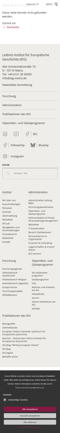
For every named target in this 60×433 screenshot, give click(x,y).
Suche (6, 164)
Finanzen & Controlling (40, 242)
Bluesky (44, 145)
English (31, 4)
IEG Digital (7, 352)
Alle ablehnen (30, 422)
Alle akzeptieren (30, 409)
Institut (6, 192)
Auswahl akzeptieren (30, 415)
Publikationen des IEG (16, 114)
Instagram (17, 156)
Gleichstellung (9, 215)
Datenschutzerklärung (23, 388)
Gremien (6, 211)
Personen (7, 208)
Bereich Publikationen (39, 232)
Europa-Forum (9, 287)
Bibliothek (7, 219)
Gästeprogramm (40, 279)
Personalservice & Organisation (37, 238)
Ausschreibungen (11, 204)
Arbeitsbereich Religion (14, 279)
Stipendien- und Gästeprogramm (23, 123)
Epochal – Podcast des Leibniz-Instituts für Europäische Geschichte (24, 340)
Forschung (9, 96)
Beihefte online (10, 356)
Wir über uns (9, 200)
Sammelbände (9, 327)
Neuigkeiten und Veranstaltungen (11, 229)
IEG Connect (34, 253)
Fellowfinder (38, 294)
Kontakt (6, 241)
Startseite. (13, 27)
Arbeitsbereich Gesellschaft (10, 274)
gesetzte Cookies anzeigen (30, 427)
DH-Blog (6, 348)
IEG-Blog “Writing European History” (20, 345)
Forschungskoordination (40, 207)
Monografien (8, 323)
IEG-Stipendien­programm (40, 274)
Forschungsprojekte (12, 291)
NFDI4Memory (9, 294)
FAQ (34, 283)
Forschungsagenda (12, 268)
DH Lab (6, 223)
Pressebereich (9, 234)
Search (8, 173)
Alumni (35, 297)
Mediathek (7, 238)
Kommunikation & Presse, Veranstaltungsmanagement (43, 219)
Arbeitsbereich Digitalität (15, 283)
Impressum (40, 388)
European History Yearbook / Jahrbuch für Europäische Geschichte (23, 333)
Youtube (16, 134)
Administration (12, 105)
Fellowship (18, 145)
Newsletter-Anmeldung (17, 85)
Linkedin (5, 134)
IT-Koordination (36, 228)
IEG (35, 134)
